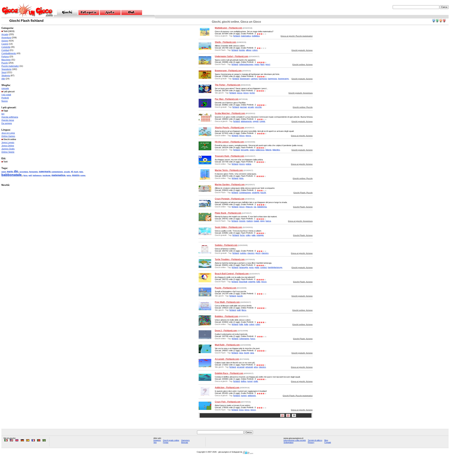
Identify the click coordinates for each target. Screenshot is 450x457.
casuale (5, 88)
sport (3, 172)
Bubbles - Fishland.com (226, 316)
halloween (37, 175)
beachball (243, 282)
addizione (252, 395)
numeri (244, 395)
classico (250, 253)
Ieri (2, 114)
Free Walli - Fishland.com (227, 302)
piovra (248, 135)
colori (257, 324)
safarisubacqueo (246, 64)
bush (76, 172)
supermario (44, 171)
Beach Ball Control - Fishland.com (232, 273)
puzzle (263, 192)
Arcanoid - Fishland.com (227, 359)
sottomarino (244, 338)
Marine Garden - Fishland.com (230, 184)
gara (241, 353)
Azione (4, 41)
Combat (5, 50)
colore (255, 50)
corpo (82, 175)
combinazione (245, 192)
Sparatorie (6, 69)
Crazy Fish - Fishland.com (228, 402)
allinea (248, 50)
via (255, 207)
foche (242, 235)
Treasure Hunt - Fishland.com (229, 156)
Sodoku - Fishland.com (226, 245)
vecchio (258, 107)
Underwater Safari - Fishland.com (231, 56)
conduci (263, 267)
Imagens (157, 440)
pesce (246, 93)
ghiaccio (249, 207)
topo (81, 172)
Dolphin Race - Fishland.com (229, 373)
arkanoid (249, 367)
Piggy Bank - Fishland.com (228, 213)
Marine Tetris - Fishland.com (229, 170)
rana (252, 353)
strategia (255, 192)
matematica (58, 175)
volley (248, 235)
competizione (57, 172)
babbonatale (11, 175)
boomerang (245, 79)
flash (262, 64)
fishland (236, 36)
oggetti (255, 121)
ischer (252, 93)
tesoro (242, 164)
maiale (256, 221)
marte (10, 171)
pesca (239, 93)
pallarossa (260, 150)
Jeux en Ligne (8, 133)
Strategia (5, 75)
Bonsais (184, 442)
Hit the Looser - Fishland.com (229, 142)
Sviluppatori (288, 442)
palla (253, 235)
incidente (46, 175)
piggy (262, 221)
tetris (69, 175)
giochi (257, 253)
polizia (248, 164)
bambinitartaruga (275, 267)
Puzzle (4, 63)
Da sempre (6, 123)
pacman (243, 107)
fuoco (252, 338)
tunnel (249, 381)
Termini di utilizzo (315, 440)
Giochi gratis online (171, 440)
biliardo (268, 150)
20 (288, 415)
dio (16, 171)
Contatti (327, 442)
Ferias (165, 442)
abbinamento (246, 121)
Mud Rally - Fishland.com (227, 345)
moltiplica (255, 36)
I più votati (6, 95)
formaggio (33, 172)
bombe (242, 50)
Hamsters (185, 440)
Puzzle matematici (10, 66)
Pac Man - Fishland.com (227, 99)
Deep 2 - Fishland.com (226, 330)
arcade (67, 172)
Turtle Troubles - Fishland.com (230, 259)
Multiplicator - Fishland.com (228, 28)
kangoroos (272, 79)
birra (25, 175)
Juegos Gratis (8, 149)
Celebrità (5, 47)
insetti (246, 353)
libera (244, 310)
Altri (3, 79)
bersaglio (245, 150)
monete (242, 221)
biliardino (276, 150)
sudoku (243, 253)
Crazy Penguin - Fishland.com (230, 199)
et (72, 171)
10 (282, 415)
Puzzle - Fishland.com (225, 288)
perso (247, 410)
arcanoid (240, 367)
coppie (262, 121)
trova (241, 410)
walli (238, 310)
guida (257, 267)
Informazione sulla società (295, 440)
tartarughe (243, 267)
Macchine (6, 60)
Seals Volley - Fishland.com (228, 227)
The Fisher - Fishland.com (227, 85)
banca (268, 221)
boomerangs (283, 79)
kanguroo (263, 79)
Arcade (4, 34)
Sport (4, 72)
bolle (241, 324)
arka (256, 367)
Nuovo (4, 101)
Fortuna (5, 56)
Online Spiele (7, 152)
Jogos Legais (7, 142)
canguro (254, 79)
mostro (75, 175)
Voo (155, 442)
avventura (24, 172)
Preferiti (5, 98)
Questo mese (7, 120)
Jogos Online (7, 145)
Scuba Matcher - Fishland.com (230, 113)
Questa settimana (9, 117)
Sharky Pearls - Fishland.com (229, 127)
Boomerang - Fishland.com (228, 70)
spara (256, 64)
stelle (255, 381)
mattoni (249, 221)
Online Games (8, 136)
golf (30, 175)
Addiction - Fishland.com (227, 387)
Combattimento (8, 53)
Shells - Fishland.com (225, 42)
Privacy (311, 442)
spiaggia (259, 235)
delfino (243, 381)
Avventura (6, 37)
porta (251, 267)
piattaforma (262, 207)
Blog (326, 440)
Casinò (4, 44)
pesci (267, 64)
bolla (246, 324)
